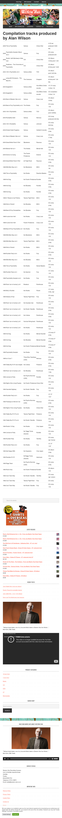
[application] (31, 648)
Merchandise (6, 696)
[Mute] (52, 759)
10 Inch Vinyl (6, 674)
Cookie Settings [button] (6, 814)
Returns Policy (7, 791)
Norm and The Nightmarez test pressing (13, 597)
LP (3, 692)
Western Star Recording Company (31, 12)
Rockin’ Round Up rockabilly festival (12, 590)
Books (4, 681)
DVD (4, 688)
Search (7, 710)
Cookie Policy (6, 798)
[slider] (56, 758)
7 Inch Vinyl (6, 677)
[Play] (5, 759)
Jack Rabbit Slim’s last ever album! (12, 586)
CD (4, 685)
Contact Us (6, 801)
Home (4, 805)
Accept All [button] (15, 814)
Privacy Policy (6, 794)
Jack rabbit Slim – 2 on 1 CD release (12, 593)
